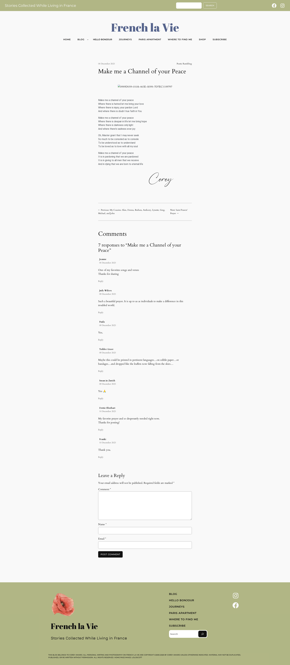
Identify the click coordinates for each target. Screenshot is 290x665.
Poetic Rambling (184, 63)
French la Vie (145, 27)
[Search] (202, 634)
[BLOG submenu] (88, 39)
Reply (100, 281)
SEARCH (210, 5)
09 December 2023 (107, 294)
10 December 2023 (107, 411)
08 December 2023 (107, 262)
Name (102, 524)
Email (102, 538)
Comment (104, 489)
